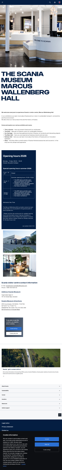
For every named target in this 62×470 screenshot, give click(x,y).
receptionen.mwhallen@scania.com (16, 286)
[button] (31, 386)
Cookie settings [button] (13, 328)
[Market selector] (54, 2)
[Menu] (2, 2)
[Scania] (59, 2)
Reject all (47, 444)
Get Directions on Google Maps (11, 309)
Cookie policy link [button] (14, 333)
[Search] (50, 2)
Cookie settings (47, 449)
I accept (47, 439)
